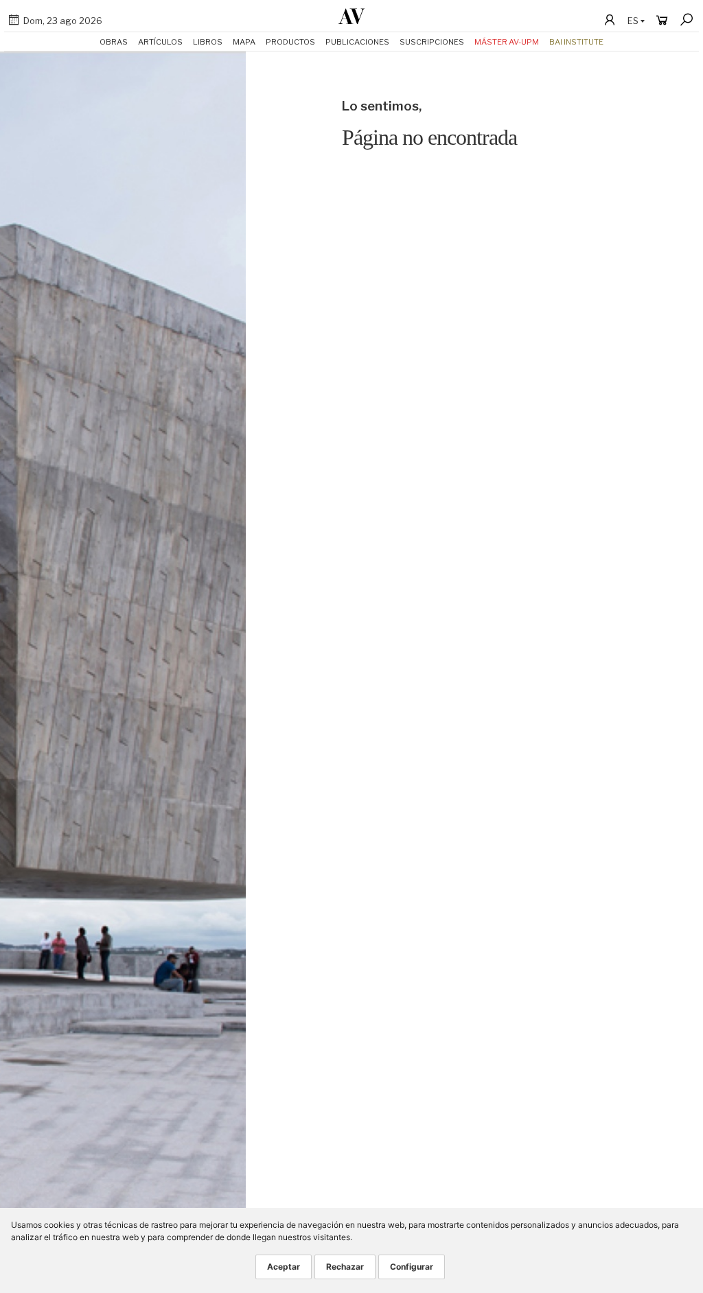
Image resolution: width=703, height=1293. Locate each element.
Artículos (160, 42)
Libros (207, 42)
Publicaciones (357, 42)
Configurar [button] (411, 1266)
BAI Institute (576, 42)
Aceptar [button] (283, 1266)
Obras (114, 42)
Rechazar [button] (345, 1266)
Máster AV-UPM (506, 42)
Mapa (244, 42)
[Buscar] (686, 19)
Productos (290, 42)
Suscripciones (432, 42)
